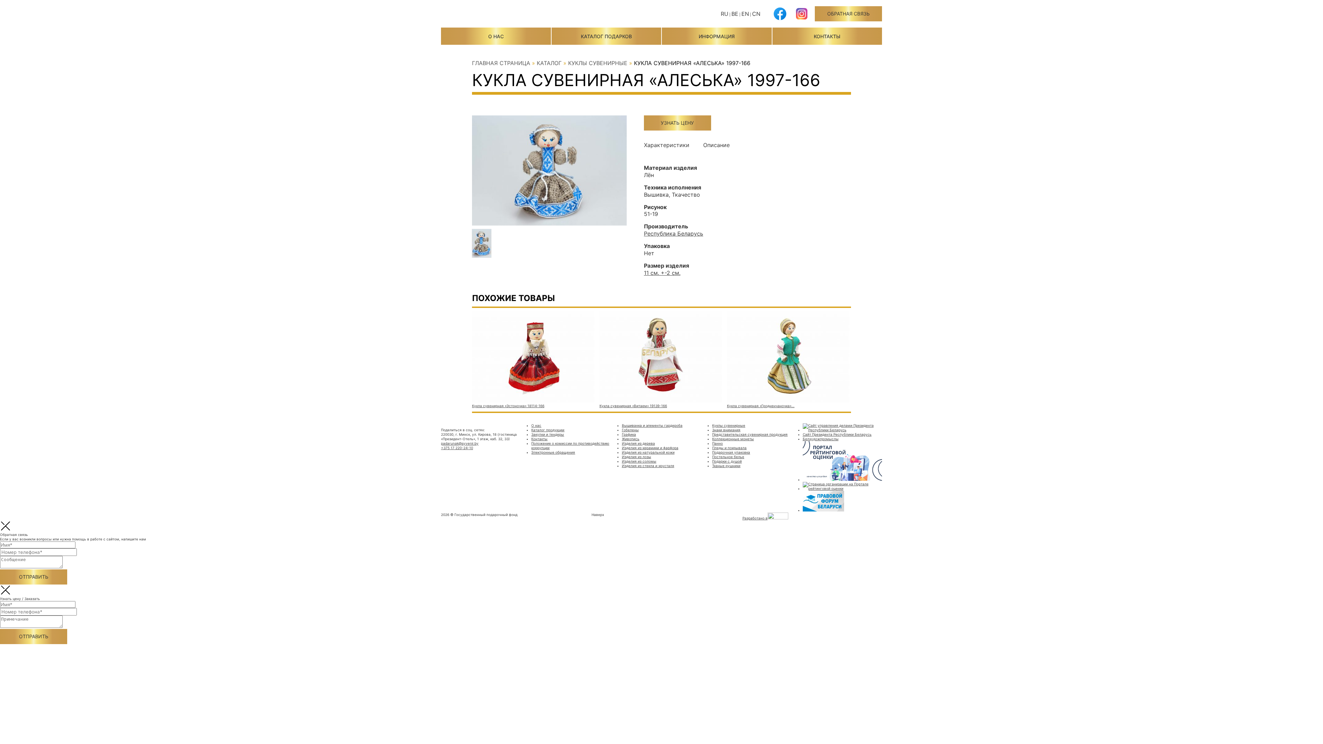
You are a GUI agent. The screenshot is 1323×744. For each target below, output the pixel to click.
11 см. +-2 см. (662, 272)
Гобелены (630, 430)
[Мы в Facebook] (780, 19)
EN (745, 13)
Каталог (549, 63)
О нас (496, 36)
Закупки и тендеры (547, 434)
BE (734, 13)
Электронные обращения (553, 452)
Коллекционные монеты (733, 439)
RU (724, 13)
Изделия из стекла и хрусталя (648, 466)
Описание (716, 145)
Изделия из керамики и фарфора (650, 448)
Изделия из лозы (636, 457)
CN (756, 13)
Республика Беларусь (673, 233)
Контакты (827, 36)
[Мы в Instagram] (801, 19)
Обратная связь (848, 14)
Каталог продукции (547, 430)
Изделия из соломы (639, 461)
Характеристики (666, 145)
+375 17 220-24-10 (457, 448)
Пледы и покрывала (729, 448)
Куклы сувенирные (597, 63)
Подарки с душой (727, 461)
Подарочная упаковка (731, 452)
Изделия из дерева (638, 443)
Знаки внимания (726, 430)
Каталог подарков (606, 36)
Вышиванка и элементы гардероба (652, 425)
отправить (33, 577)
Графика (629, 434)
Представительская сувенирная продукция (750, 434)
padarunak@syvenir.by (460, 443)
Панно (717, 443)
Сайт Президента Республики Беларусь (837, 434)
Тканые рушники (726, 466)
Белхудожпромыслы (821, 439)
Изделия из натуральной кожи (648, 452)
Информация (717, 36)
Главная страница (501, 63)
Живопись (630, 439)
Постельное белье (728, 457)
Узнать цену (677, 123)
